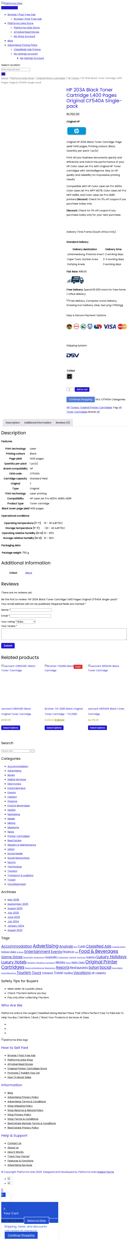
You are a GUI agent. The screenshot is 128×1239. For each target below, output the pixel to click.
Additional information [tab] (37, 422)
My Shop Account (24, 36)
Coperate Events (118, 947)
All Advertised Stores (26, 32)
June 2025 (13, 917)
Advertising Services (19, 1165)
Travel (11, 880)
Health (11, 810)
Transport (47, 973)
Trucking (68, 973)
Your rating (9, 621)
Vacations (82, 972)
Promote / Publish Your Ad (23, 1073)
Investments (63, 957)
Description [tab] (13, 422)
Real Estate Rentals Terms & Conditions (31, 1123)
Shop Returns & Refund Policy (25, 1110)
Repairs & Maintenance (21, 845)
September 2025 (17, 904)
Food (76, 952)
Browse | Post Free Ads (21, 14)
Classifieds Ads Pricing (27, 49)
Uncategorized (16, 884)
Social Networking (18, 858)
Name (5, 610)
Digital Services (16, 779)
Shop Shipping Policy (20, 1106)
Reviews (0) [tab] (63, 422)
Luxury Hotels (14, 962)
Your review (9, 626)
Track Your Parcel (18, 1156)
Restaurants (79, 968)
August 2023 (14, 930)
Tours (36, 972)
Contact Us (14, 1143)
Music (68, 963)
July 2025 (13, 913)
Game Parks (28, 957)
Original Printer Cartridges (51, 78)
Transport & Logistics (20, 875)
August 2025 (14, 908)
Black (28, 573)
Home (4, 78)
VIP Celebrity (98, 973)
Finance (12, 801)
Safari (11, 849)
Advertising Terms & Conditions (26, 1101)
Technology (14, 866)
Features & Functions (20, 1161)
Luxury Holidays (111, 956)
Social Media (15, 853)
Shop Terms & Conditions (22, 1119)
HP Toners (73, 78)
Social (105, 967)
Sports (11, 862)
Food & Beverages (18, 805)
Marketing (13, 814)
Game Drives (12, 957)
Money (60, 962)
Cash (81, 946)
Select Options (10, 727)
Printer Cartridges (18, 836)
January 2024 (15, 926)
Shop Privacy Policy (19, 1114)
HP (98, 412)
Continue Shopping (80, 399)
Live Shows (81, 957)
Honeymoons (39, 957)
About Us (13, 1147)
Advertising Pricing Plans (22, 45)
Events (11, 792)
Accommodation (17, 766)
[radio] (69, 376)
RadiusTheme (105, 1172)
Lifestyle (72, 957)
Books (11, 775)
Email (5, 616)
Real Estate (14, 840)
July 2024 (13, 921)
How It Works (15, 1152)
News (10, 832)
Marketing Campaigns (45, 963)
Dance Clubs (8, 952)
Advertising (14, 771)
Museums (13, 827)
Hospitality (51, 957)
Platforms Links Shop (22, 78)
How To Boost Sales (19, 1077)
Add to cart (82, 389)
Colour (71, 370)
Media (11, 818)
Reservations (50, 968)
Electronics (14, 784)
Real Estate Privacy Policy (23, 1128)
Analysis (66, 946)
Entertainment (16, 788)
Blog (10, 41)
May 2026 (13, 899)
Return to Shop (36, 1220)
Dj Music (20, 952)
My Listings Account (26, 54)
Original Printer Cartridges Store (27, 1068)
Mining (11, 823)
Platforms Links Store (20, 23)
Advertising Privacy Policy (23, 1097)
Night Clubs (78, 962)
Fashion (12, 797)
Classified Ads (98, 946)
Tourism (12, 871)
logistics (91, 957)
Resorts (62, 967)
